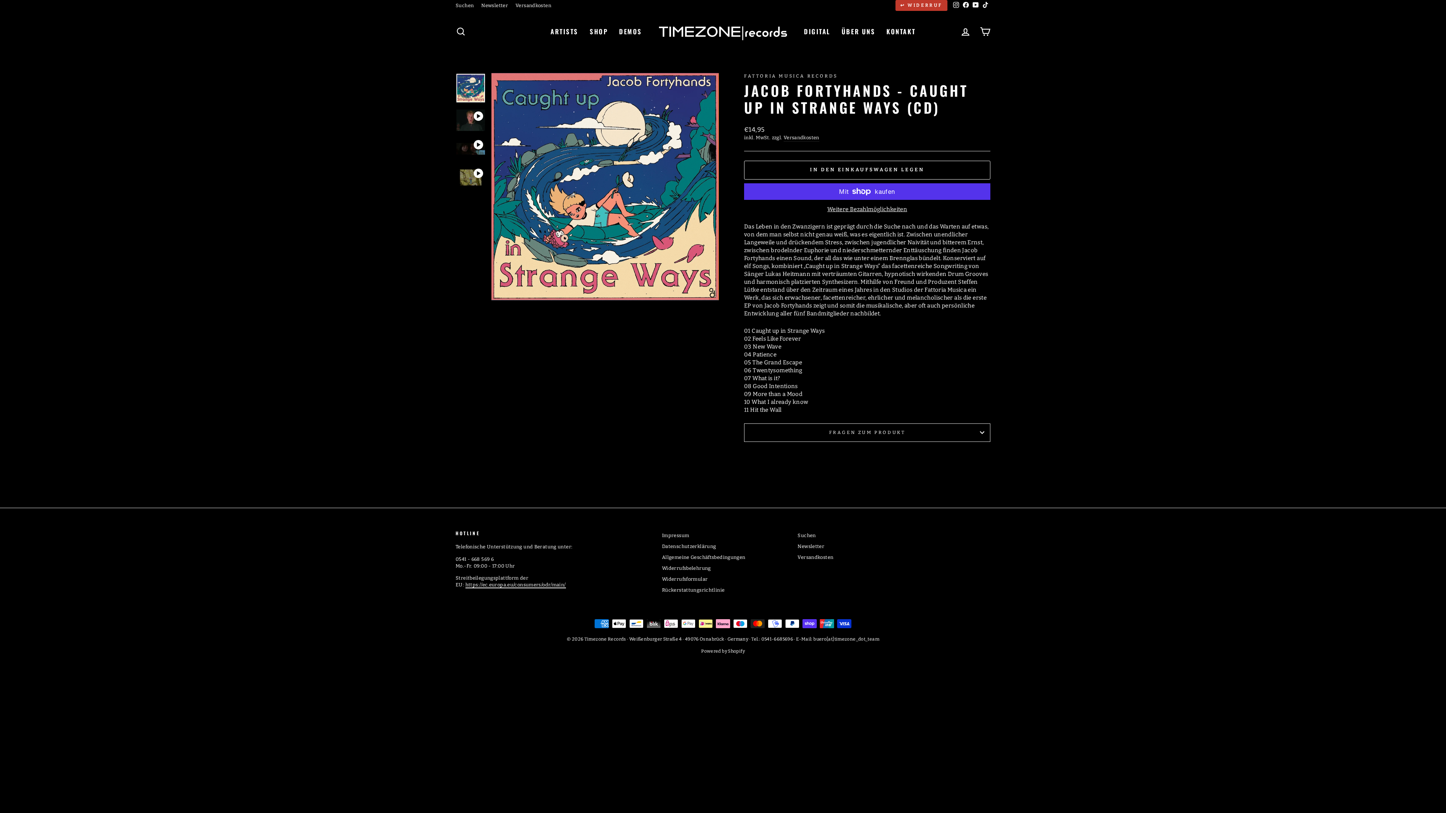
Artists (564, 31)
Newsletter (494, 5)
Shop (599, 31)
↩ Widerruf (921, 5)
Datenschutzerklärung (689, 546)
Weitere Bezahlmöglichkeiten (867, 209)
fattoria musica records (791, 76)
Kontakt (900, 31)
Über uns (858, 31)
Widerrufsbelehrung (686, 568)
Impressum (675, 535)
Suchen (465, 5)
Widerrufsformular (685, 579)
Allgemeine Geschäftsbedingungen (704, 557)
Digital (817, 31)
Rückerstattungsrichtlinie (693, 590)
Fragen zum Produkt (867, 432)
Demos (630, 31)
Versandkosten (533, 5)
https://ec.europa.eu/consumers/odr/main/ (515, 585)
